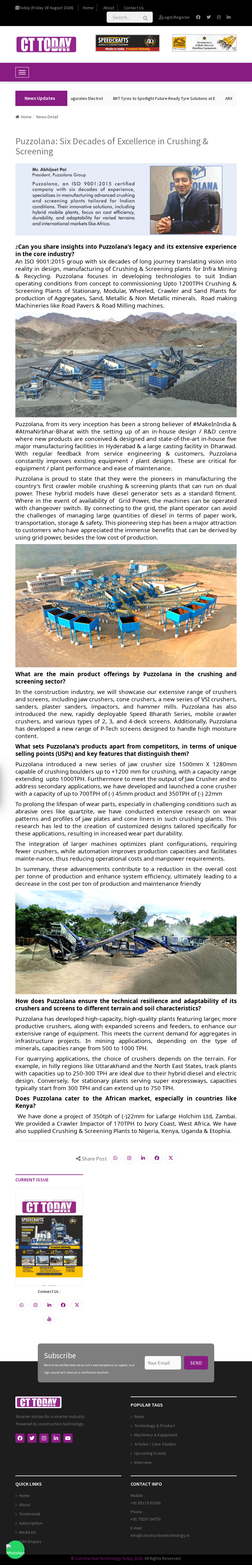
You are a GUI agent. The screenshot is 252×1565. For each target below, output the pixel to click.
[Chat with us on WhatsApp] (15, 1549)
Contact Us (134, 7)
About (108, 7)
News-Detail (47, 116)
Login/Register (176, 17)
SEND (196, 1363)
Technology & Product (154, 1425)
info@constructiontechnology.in (160, 1535)
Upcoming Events (150, 1453)
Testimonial (29, 1514)
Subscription (30, 1523)
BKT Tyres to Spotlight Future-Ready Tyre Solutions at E (149, 98)
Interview (143, 1462)
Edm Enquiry (30, 1541)
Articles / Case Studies (155, 1444)
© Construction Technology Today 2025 (107, 1558)
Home (88, 7)
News (139, 1416)
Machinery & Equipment (155, 1435)
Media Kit (27, 1532)
